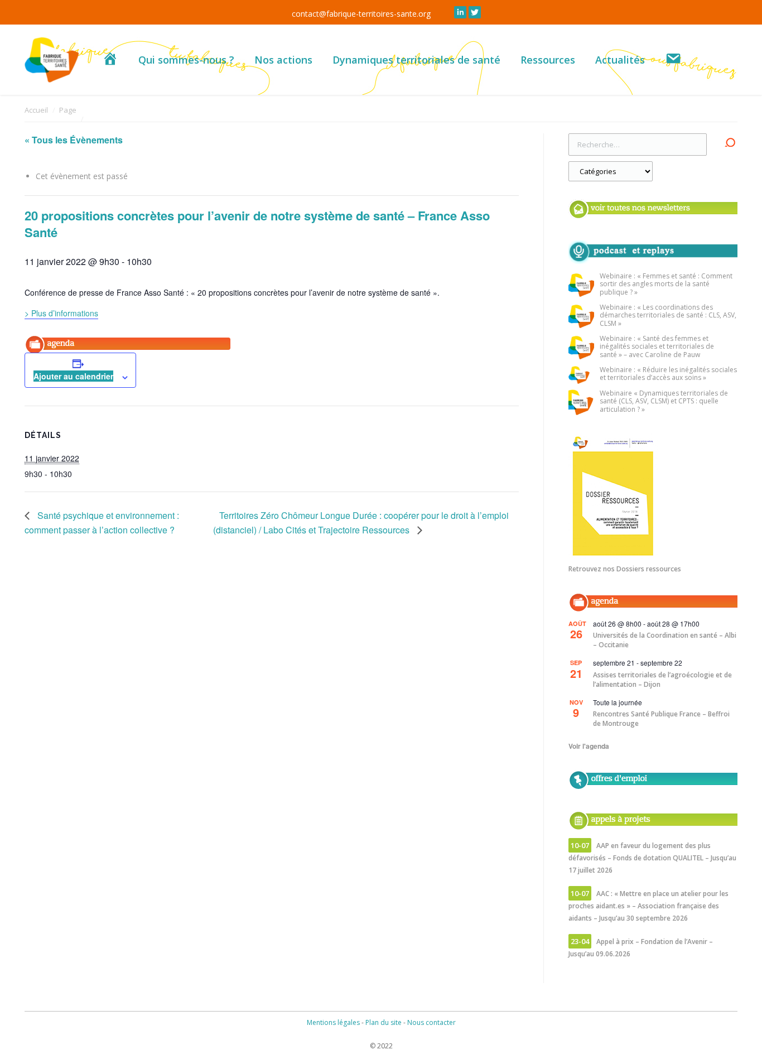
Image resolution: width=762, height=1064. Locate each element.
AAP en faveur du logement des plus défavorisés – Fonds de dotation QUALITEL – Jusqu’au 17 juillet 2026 (652, 858)
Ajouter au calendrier (73, 376)
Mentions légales (333, 1022)
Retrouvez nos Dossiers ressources (624, 569)
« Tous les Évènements (74, 139)
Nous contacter (431, 1022)
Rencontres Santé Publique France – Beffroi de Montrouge (661, 718)
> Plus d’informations (61, 313)
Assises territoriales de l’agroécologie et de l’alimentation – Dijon (662, 679)
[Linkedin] (460, 12)
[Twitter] (475, 12)
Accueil (36, 110)
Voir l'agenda (588, 746)
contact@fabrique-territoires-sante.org (361, 13)
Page (67, 110)
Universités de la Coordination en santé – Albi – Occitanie (664, 639)
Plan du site (383, 1022)
